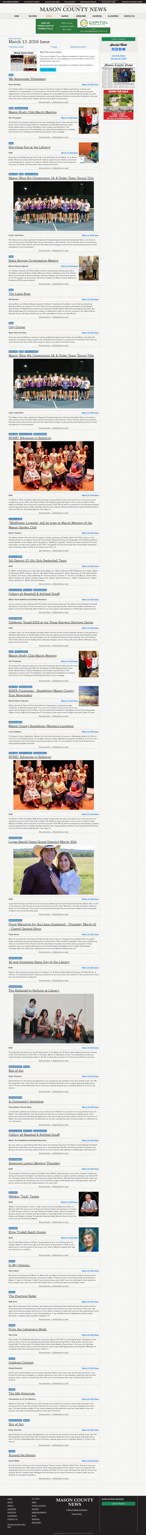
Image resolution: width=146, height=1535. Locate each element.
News (11, 75)
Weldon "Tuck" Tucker (24, 1196)
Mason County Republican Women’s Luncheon (41, 726)
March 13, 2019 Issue (90, 84)
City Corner (17, 327)
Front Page (13, 174)
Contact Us (129, 16)
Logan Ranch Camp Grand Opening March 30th (43, 842)
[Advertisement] (116, 133)
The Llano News (69, 1)
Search (64, 16)
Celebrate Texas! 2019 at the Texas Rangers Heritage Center (51, 622)
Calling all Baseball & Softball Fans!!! (34, 594)
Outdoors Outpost (21, 1362)
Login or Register (48, 70)
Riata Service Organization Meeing (33, 260)
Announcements (21, 108)
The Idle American (22, 1393)
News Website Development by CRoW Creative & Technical (65, 1533)
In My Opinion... (19, 1265)
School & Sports (31, 174)
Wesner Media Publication (77, 1510)
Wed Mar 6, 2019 (16, 47)
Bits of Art (16, 1070)
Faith (34, 1516)
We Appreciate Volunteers (27, 79)
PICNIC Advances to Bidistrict (30, 438)
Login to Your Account (113, 1498)
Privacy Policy (77, 1514)
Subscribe (81, 16)
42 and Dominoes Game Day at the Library (39, 962)
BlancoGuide (90, 1533)
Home (16, 16)
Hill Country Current (31, 1)
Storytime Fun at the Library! (29, 147)
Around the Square (22, 1455)
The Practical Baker (23, 1296)
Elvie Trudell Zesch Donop (27, 1232)
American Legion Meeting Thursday (34, 1163)
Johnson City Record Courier (132, 1)
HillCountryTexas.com (82, 1533)
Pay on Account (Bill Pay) (16, 1525)
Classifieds (113, 16)
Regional (36, 1519)
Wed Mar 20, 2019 (77, 47)
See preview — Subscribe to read (53, 102)
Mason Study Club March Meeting (33, 112)
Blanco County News (52, 1)
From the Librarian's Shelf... (28, 1329)
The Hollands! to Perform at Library (34, 990)
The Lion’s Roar (20, 294)
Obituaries (13, 1192)
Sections (33, 16)
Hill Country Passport (11, 1)
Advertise (97, 16)
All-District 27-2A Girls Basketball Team (38, 560)
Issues (49, 16)
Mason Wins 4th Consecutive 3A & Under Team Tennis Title (51, 178)
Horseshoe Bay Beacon (88, 1)
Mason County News (109, 1)
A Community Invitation (26, 1101)
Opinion (26, 1066)
